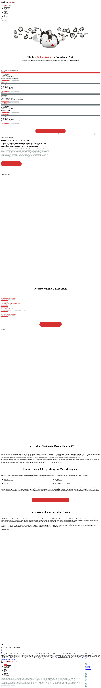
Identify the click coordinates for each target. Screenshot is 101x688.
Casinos (9, 5)
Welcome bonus (4, 296)
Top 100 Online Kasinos (11, 163)
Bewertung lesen (15, 80)
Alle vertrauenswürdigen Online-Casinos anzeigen (50, 500)
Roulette (5, 11)
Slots (5, 9)
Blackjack (6, 13)
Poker (5, 12)
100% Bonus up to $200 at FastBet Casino (10, 303)
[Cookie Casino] (5, 103)
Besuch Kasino (5, 80)
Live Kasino (6, 8)
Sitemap (13, 659)
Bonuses (8, 7)
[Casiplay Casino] (5, 92)
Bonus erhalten (4, 300)
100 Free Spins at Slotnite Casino (8, 298)
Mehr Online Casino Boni (50, 324)
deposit (8, 99)
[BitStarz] (3, 71)
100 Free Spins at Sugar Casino (8, 308)
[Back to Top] (1, 686)
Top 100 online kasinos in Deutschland (50, 131)
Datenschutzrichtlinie (5, 659)
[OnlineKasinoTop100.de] (9, 3)
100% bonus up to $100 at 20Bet (8, 314)
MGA (56, 657)
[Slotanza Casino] (5, 114)
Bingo (5, 15)
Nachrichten (6, 16)
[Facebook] (1, 652)
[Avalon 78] (4, 82)
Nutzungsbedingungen (87, 657)
